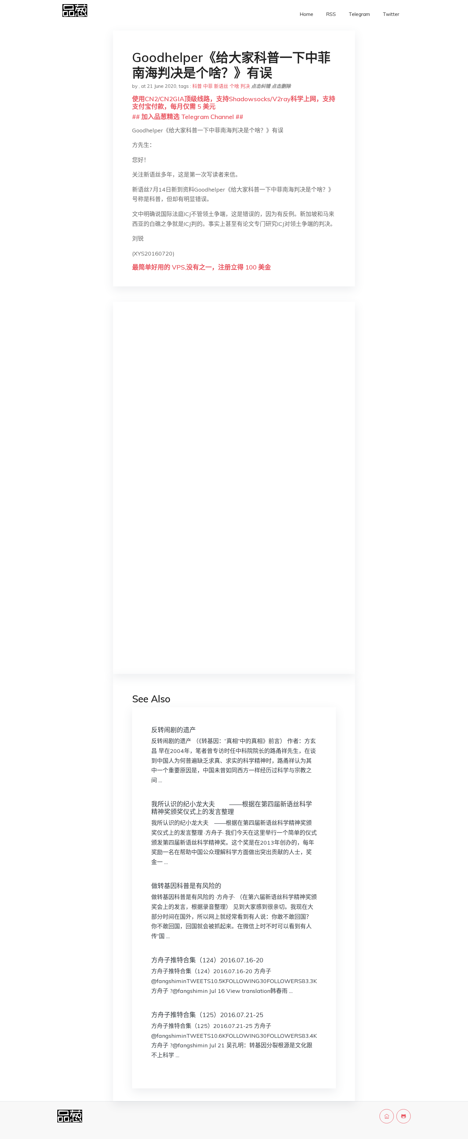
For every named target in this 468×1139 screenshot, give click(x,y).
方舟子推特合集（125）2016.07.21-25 (207, 1015)
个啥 (234, 86)
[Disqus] (234, 407)
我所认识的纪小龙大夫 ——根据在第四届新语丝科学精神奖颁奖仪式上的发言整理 (231, 808)
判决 (245, 86)
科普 (197, 86)
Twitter (391, 14)
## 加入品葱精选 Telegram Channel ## (187, 117)
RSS (331, 14)
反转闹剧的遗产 (173, 730)
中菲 (208, 86)
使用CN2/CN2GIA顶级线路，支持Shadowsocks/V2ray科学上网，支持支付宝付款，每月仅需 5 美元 (233, 102)
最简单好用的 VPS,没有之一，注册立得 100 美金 (201, 267)
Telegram (359, 14)
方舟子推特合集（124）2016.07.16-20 (207, 960)
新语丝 (221, 86)
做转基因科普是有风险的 (186, 886)
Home (306, 14)
